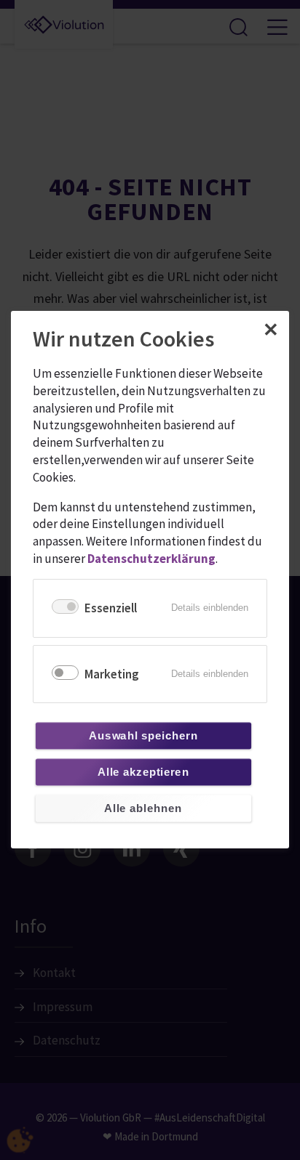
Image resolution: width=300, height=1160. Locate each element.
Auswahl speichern (143, 736)
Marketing (111, 674)
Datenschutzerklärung (151, 559)
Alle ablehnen (143, 808)
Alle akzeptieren (143, 772)
